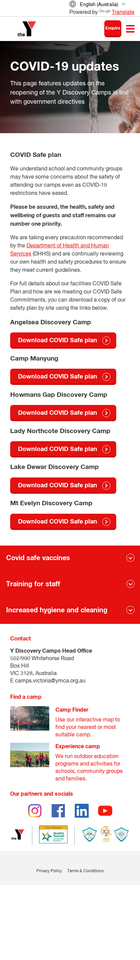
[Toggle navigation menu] (130, 29)
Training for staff (33, 584)
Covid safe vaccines (38, 558)
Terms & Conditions (85, 871)
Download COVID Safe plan (57, 341)
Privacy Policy (49, 871)
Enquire (112, 28)
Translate (123, 12)
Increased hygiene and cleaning (56, 610)
